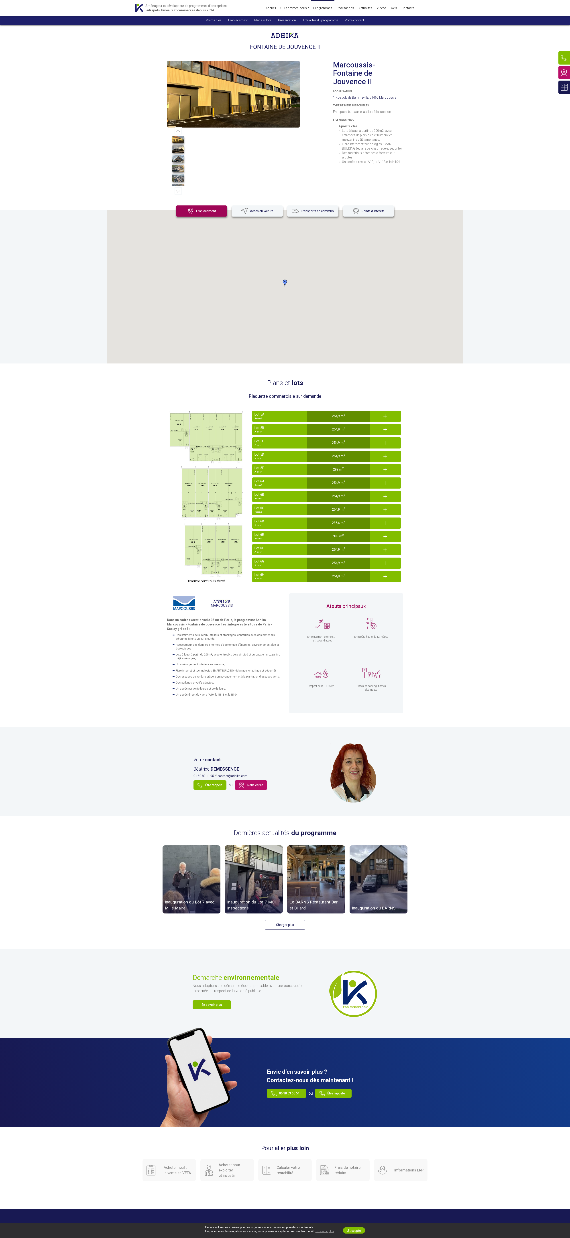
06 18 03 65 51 (289, 1093)
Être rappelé (213, 785)
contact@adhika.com (232, 776)
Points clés (214, 20)
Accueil (271, 8)
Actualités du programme (320, 20)
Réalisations (345, 8)
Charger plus (285, 925)
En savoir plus (325, 1231)
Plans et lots (262, 20)
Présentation (287, 20)
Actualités (365, 8)
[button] (285, 283)
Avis (394, 8)
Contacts (407, 8)
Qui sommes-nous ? (294, 8)
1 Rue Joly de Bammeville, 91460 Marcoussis (364, 97)
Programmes (322, 8)
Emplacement (238, 20)
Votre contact (354, 20)
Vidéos (382, 8)
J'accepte (354, 1230)
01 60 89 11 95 (203, 776)
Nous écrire (255, 785)
